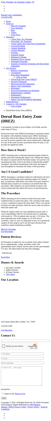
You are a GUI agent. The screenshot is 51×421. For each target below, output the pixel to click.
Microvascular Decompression (23, 84)
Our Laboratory (17, 28)
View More (10, 274)
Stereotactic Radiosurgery (21, 97)
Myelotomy (15, 88)
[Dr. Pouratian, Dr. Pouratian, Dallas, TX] (17, 2)
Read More (5, 257)
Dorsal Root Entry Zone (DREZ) (24, 79)
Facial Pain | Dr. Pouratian (21, 41)
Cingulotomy (16, 73)
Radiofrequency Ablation (21, 93)
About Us (10, 24)
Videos (13, 32)
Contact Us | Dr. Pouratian (16, 104)
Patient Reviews (12, 102)
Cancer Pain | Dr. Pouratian (21, 39)
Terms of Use (20, 394)
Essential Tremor (17, 55)
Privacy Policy (33, 407)
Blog (13, 30)
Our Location (16, 106)
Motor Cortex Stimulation (21, 86)
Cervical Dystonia (18, 46)
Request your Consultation (11, 15)
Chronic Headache (18, 48)
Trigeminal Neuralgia (19, 61)
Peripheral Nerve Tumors (21, 59)
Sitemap (4, 407)
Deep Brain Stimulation (20, 75)
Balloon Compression (19, 70)
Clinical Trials (21, 77)
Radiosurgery (16, 95)
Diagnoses (10, 37)
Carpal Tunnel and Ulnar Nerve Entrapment (28, 44)
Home (8, 21)
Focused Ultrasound (19, 82)
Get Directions (6, 330)
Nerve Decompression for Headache (25, 91)
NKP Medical (34, 405)
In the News (15, 35)
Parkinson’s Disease (18, 57)
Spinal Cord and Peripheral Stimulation (26, 99)
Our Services (11, 68)
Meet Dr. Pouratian (18, 26)
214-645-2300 (6, 17)
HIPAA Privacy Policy (17, 407)
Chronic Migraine (18, 50)
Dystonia (14, 53)
